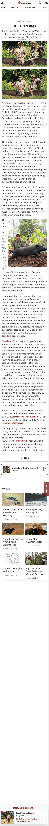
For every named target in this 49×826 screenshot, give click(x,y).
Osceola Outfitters (10, 341)
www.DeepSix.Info (30, 410)
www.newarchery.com (14, 423)
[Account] (2, 3)
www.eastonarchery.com (24, 416)
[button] (3, 7)
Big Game (28, 21)
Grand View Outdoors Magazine (25, 814)
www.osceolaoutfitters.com (15, 440)
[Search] (40, 3)
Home (20, 21)
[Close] (45, 817)
